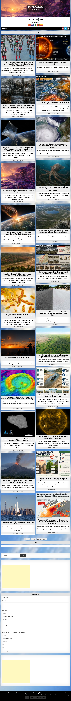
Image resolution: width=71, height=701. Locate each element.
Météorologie (54, 79)
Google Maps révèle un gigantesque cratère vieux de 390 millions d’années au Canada (53, 231)
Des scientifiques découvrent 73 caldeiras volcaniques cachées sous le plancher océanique (17, 398)
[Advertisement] (16, 576)
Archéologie (50, 164)
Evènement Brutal (13, 83)
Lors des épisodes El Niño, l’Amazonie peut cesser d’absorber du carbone (17, 275)
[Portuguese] (39, 24)
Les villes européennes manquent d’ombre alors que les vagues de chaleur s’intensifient (53, 479)
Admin (13, 75)
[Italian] (37, 24)
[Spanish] (41, 24)
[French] (34, 24)
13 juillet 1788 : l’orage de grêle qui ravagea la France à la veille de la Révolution (53, 273)
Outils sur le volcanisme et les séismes (13, 632)
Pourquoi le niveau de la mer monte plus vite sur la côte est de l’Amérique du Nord (17, 523)
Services (4, 641)
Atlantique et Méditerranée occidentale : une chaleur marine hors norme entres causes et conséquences (53, 521)
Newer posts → (42, 539)
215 (35, 539)
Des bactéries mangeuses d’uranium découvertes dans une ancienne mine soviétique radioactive (18, 315)
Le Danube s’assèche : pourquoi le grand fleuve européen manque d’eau (53, 395)
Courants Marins (18, 499)
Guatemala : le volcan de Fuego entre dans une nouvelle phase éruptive (18, 481)
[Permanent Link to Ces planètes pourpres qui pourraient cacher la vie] (18, 176)
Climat (14, 251)
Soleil (53, 39)
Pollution (17, 124)
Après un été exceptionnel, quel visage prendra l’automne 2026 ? (53, 103)
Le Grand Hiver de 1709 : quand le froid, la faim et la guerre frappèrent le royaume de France (18, 106)
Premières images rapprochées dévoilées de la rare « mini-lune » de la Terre (18, 439)
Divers (58, 164)
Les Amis (4, 619)
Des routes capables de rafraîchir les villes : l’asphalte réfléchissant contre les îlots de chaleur (53, 313)
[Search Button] (68, 28)
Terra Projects (35, 6)
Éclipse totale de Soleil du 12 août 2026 (18, 357)
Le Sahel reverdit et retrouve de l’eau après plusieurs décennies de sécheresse (53, 356)
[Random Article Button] (63, 28)
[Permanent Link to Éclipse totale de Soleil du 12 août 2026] (18, 343)
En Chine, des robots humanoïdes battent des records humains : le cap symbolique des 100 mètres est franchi (18, 64)
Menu (5, 28)
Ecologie (57, 332)
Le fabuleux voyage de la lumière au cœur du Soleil (53, 63)
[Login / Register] (65, 28)
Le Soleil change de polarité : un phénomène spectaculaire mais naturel (53, 437)
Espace (10, 124)
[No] (69, 696)
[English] (32, 24)
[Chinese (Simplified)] (29, 24)
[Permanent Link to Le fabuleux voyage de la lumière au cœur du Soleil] (53, 48)
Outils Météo (6, 629)
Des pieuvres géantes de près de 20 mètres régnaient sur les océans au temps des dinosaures (53, 188)
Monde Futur (6, 626)
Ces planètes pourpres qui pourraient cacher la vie (18, 191)
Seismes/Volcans (18, 374)
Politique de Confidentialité (38, 697)
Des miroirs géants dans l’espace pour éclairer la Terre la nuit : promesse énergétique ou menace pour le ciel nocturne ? (18, 148)
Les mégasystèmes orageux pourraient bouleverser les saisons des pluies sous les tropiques (53, 145)
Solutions (26, 124)
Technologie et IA (18, 39)
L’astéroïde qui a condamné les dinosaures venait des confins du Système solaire (17, 233)
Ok (27, 697)
